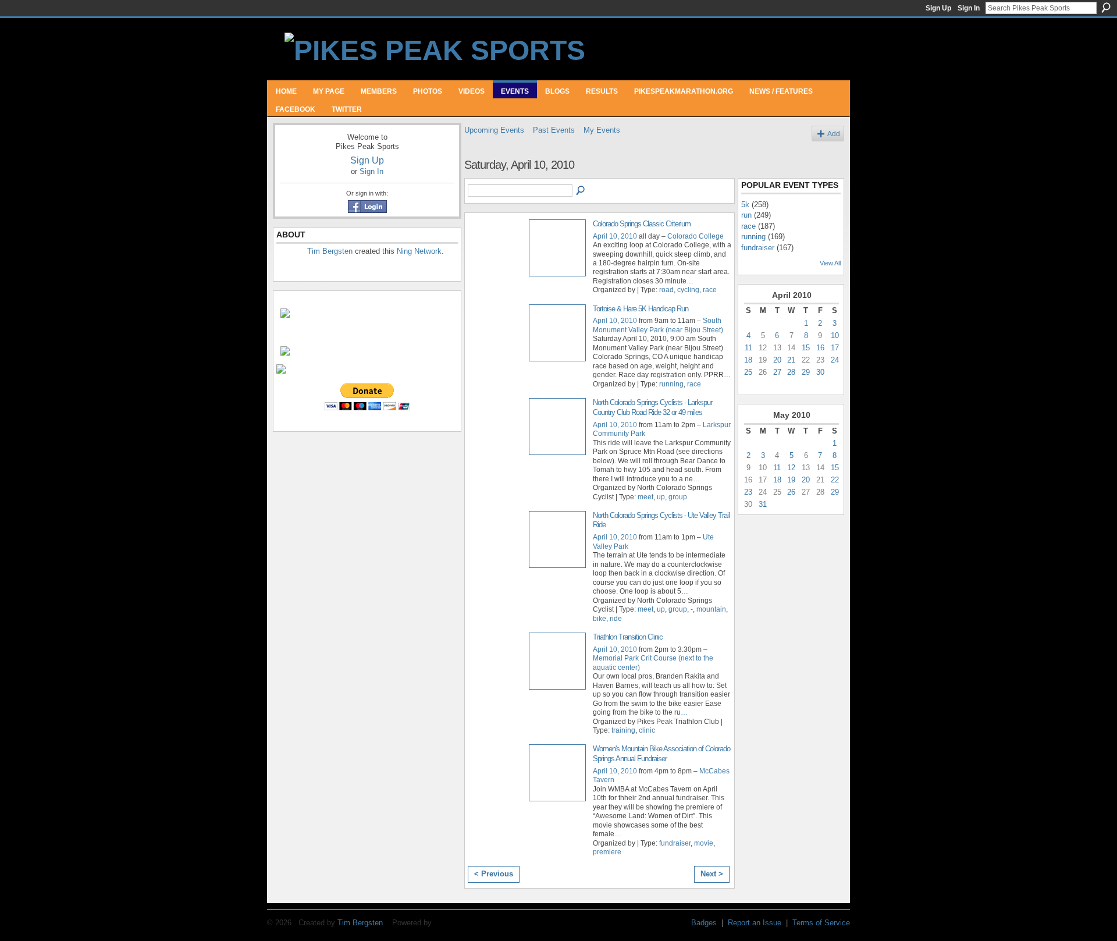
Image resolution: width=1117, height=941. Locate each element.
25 (748, 372)
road (666, 290)
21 (791, 360)
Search (1106, 7)
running (671, 384)
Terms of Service (821, 922)
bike (599, 619)
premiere (607, 852)
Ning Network (419, 251)
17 (835, 347)
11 (748, 347)
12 (791, 467)
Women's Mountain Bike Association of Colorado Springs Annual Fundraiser (661, 753)
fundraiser (675, 843)
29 (806, 372)
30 (820, 372)
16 (820, 347)
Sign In (969, 8)
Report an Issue (754, 922)
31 (763, 504)
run (746, 215)
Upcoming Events (494, 130)
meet (645, 497)
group (677, 497)
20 (777, 360)
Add (833, 133)
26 (791, 492)
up (661, 497)
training (623, 730)
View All (830, 263)
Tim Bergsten (330, 251)
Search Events (581, 191)
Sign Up (938, 8)
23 (748, 492)
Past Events (554, 130)
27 (777, 372)
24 (835, 360)
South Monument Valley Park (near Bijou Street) (658, 325)
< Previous (493, 873)
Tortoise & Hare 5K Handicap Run (640, 308)
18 (748, 360)
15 (806, 347)
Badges (704, 922)
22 (835, 479)
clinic (647, 730)
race (710, 290)
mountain (711, 609)
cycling (688, 290)
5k (745, 204)
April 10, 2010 (615, 236)
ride (616, 619)
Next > (711, 873)
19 (791, 479)
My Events (602, 130)
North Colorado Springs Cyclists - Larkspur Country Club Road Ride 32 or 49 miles (652, 407)
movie (703, 843)
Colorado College (695, 236)
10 (835, 335)
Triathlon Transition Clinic (628, 637)
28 (791, 372)
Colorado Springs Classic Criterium (642, 223)
